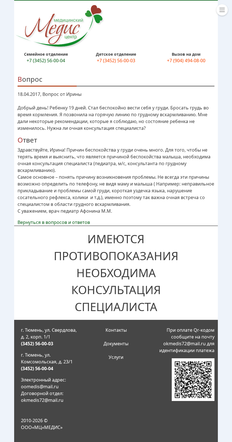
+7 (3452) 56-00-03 (116, 60)
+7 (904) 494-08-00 (186, 60)
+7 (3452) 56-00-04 (46, 60)
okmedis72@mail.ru (42, 400)
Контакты (116, 330)
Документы (116, 343)
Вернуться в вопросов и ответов (54, 222)
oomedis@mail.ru (40, 386)
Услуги (116, 357)
